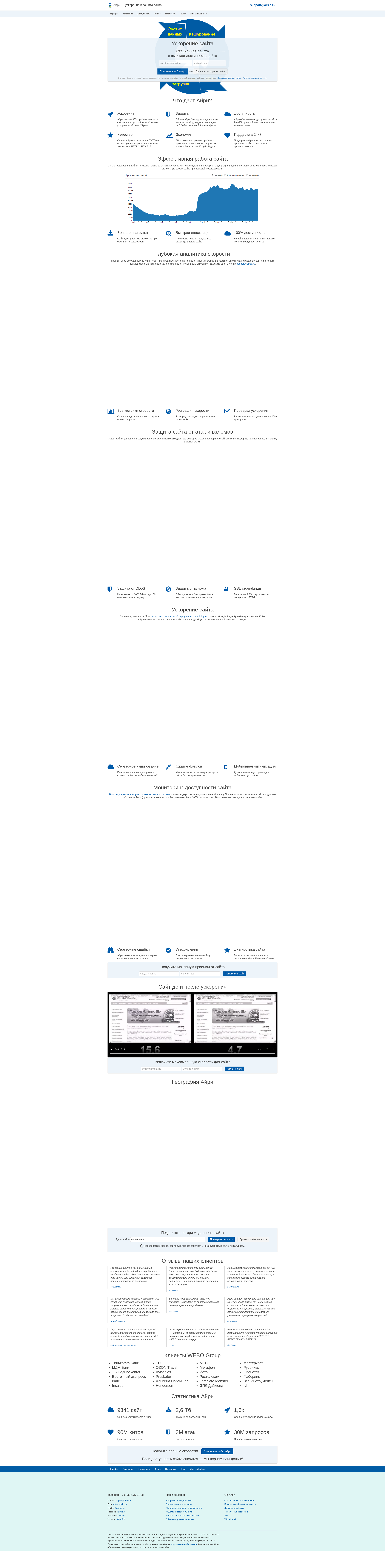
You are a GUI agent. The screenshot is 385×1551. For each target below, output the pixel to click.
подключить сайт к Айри (184, 1544)
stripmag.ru (232, 1321)
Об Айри (229, 1494)
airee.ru (122, 1512)
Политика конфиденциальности (240, 1504)
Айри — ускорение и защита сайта (137, 5)
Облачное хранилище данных (181, 1519)
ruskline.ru (173, 1311)
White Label (230, 1519)
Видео (157, 13)
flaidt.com (231, 1345)
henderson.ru (233, 1287)
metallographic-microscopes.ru (124, 1345)
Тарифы (114, 13)
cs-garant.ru (116, 1287)
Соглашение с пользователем (229, 78)
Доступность (144, 13)
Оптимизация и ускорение (179, 1504)
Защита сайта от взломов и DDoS (182, 1515)
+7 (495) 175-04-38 (132, 1494)
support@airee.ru (262, 5)
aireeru (122, 1515)
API (226, 1515)
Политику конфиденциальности (255, 78)
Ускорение (128, 13)
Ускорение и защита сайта (179, 1500)
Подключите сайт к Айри (217, 1451)
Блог (183, 13)
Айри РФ (121, 1519)
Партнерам (170, 13)
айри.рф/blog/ (120, 1504)
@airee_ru (120, 1508)
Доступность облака (234, 1508)
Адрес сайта (123, 1239)
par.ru (171, 1345)
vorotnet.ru (173, 1290)
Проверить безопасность (253, 1239)
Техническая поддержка (236, 1512)
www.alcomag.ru (118, 1321)
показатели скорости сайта (179, 616)
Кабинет (198, 13)
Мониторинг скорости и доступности (184, 1508)
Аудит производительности (179, 1512)
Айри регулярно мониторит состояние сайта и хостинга (139, 794)
